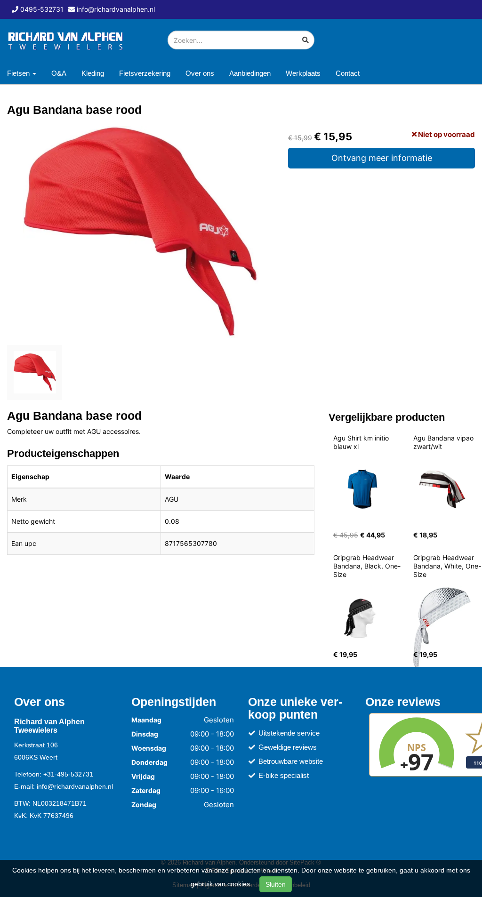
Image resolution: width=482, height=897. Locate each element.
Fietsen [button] (19, 73)
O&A (58, 73)
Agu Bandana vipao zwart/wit (444, 442)
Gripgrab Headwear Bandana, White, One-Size (447, 565)
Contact (348, 73)
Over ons (199, 73)
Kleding (92, 73)
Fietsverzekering (144, 73)
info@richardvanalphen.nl (75, 786)
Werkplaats (303, 73)
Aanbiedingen (250, 73)
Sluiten (275, 884)
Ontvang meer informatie (381, 158)
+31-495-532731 (68, 774)
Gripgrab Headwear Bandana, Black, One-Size (367, 565)
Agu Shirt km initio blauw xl (362, 442)
